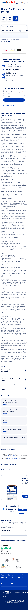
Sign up (22, 510)
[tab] (3, 18)
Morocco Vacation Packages (13, 458)
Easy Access (4, 576)
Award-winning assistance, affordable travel (13, 540)
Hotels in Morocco (11, 455)
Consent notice (6, 105)
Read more (5, 404)
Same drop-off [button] (5, 22)
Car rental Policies (6, 530)
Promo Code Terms (6, 533)
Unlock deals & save (14, 100)
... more (23, 50)
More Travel (17, 2)
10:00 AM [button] (11, 30)
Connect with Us (11, 576)
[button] (23, 2)
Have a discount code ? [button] (7, 33)
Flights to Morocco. (12, 452)
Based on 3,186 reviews (6, 552)
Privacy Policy (12, 105)
